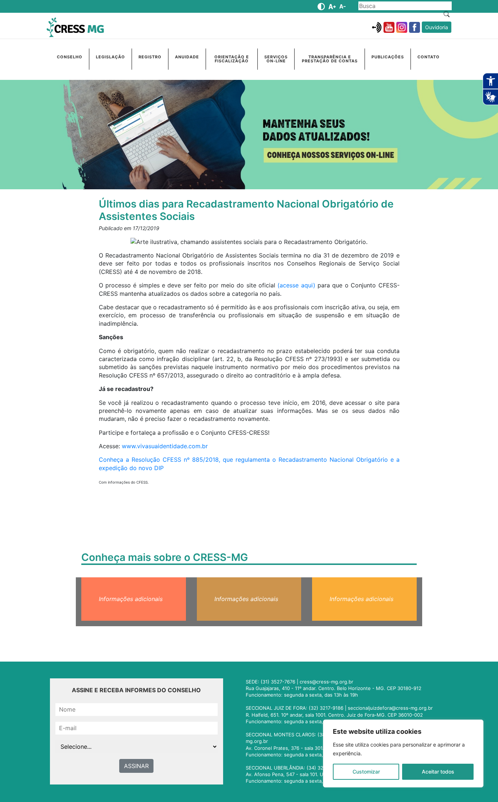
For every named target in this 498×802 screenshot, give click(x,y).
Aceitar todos (438, 771)
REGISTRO (150, 56)
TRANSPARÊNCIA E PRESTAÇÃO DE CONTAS (330, 58)
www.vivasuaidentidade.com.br (165, 446)
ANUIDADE (187, 56)
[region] (403, 753)
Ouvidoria (436, 27)
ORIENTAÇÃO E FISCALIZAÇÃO (231, 58)
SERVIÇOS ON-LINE (276, 58)
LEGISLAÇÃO (110, 56)
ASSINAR (136, 766)
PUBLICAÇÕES (387, 56)
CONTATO (428, 56)
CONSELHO (69, 56)
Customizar (366, 771)
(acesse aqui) (296, 285)
